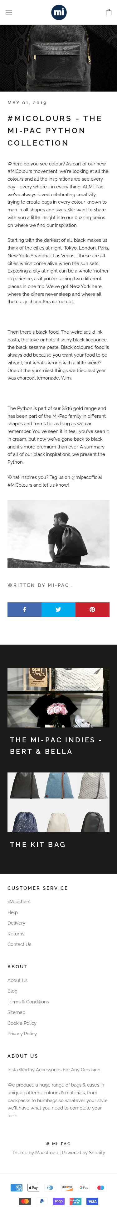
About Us (17, 980)
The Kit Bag (38, 844)
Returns (15, 934)
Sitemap (16, 1012)
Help (12, 912)
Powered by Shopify (83, 1152)
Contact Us (19, 944)
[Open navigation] (9, 12)
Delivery (16, 923)
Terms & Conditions (28, 1002)
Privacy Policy (22, 1034)
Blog (12, 991)
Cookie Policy (22, 1023)
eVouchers (18, 901)
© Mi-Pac (58, 1143)
